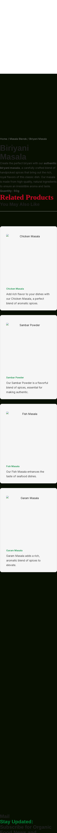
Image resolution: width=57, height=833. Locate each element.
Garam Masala (14, 550)
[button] (28, 39)
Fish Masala (12, 466)
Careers (5, 29)
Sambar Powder (15, 377)
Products (5, 16)
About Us (6, 11)
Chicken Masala (15, 288)
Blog (3, 25)
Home (4, 6)
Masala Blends (18, 138)
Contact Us (7, 34)
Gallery (4, 20)
